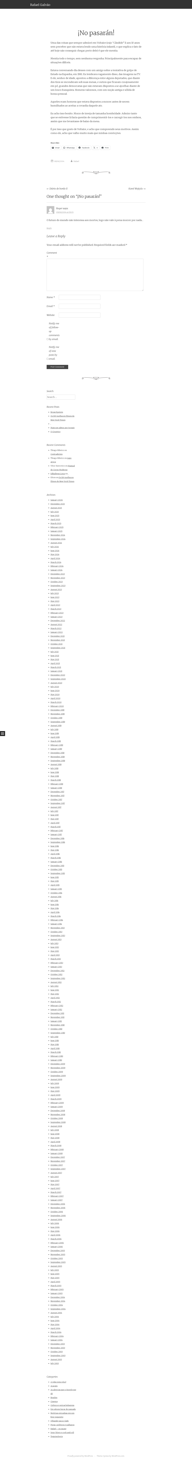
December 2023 (58, 574)
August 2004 (56, 1313)
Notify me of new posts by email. (54, 353)
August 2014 (56, 897)
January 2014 (56, 924)
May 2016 (55, 850)
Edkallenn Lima (58, 473)
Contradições (57, 454)
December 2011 (57, 1013)
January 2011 (56, 1021)
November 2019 (58, 714)
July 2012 (55, 986)
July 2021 (55, 652)
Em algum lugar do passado (63, 1409)
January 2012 (56, 1009)
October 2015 (56, 869)
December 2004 (58, 1297)
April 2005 (55, 1282)
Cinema (54, 1401)
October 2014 (56, 893)
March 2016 (56, 858)
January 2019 (56, 749)
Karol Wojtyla (137, 188)
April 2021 (55, 663)
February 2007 (57, 1196)
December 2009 (58, 1064)
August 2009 (56, 1079)
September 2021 (58, 648)
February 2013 (57, 963)
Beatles (54, 1397)
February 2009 (57, 1103)
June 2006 (55, 1227)
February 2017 (57, 830)
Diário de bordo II (57, 188)
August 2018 (56, 764)
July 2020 (55, 687)
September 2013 (58, 935)
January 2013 (56, 967)
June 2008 (55, 1134)
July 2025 (55, 512)
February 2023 (57, 613)
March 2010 (56, 1052)
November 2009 (58, 1068)
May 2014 (55, 908)
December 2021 (58, 636)
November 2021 (58, 640)
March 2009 (56, 1099)
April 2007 (55, 1188)
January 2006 (57, 1246)
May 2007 (55, 1184)
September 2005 (58, 1262)
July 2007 (55, 1177)
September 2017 (58, 803)
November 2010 (58, 1025)
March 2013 (56, 959)
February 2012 (57, 1005)
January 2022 (57, 632)
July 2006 (55, 1223)
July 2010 (54, 1037)
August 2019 (56, 725)
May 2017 (55, 819)
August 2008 (56, 1126)
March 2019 (56, 741)
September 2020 (58, 679)
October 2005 (57, 1258)
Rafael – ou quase (58, 1429)
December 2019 (57, 710)
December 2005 (58, 1250)
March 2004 (56, 1332)
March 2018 (56, 780)
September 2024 (58, 539)
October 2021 (56, 644)
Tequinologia (57, 1436)
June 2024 (55, 550)
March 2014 (56, 916)
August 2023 (56, 589)
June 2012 (55, 990)
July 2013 (54, 943)
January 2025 (56, 531)
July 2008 (55, 1130)
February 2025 (57, 527)
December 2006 (58, 1204)
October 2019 (56, 718)
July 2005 (55, 1270)
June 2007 (55, 1180)
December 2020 (58, 675)
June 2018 (55, 772)
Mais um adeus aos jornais (63, 428)
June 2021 (55, 655)
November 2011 (57, 1017)
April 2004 (55, 1328)
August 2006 (56, 1219)
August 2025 (56, 508)
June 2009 (55, 1087)
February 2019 (57, 745)
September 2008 (58, 1122)
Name (51, 297)
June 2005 (55, 1274)
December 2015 (57, 865)
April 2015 (55, 885)
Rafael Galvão (40, 5)
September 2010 (58, 1033)
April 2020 (55, 698)
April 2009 (55, 1095)
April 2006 (55, 1235)
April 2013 (55, 955)
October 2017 (56, 799)
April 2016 (55, 854)
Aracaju (54, 1386)
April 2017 (55, 823)
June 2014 (55, 904)
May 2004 (55, 1324)
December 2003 (58, 1344)
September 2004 (58, 1309)
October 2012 (56, 974)
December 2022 (58, 620)
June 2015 (55, 877)
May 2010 (55, 1044)
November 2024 (58, 535)
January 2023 (56, 617)
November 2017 (58, 795)
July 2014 (54, 900)
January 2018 (56, 788)
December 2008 (58, 1110)
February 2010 (57, 1056)
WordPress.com (118, 1456)
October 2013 (56, 932)
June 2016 (55, 846)
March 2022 (56, 628)
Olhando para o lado (60, 1421)
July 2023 (55, 593)
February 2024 (57, 566)
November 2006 (58, 1208)
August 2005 (56, 1266)
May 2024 (55, 554)
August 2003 (56, 1359)
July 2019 (54, 729)
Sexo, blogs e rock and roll (62, 1432)
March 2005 (56, 1285)
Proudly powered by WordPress (80, 1456)
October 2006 (57, 1211)
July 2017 (54, 811)
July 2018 (54, 768)
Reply (49, 228)
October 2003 (57, 1351)
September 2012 (58, 978)
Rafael (76, 161)
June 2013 (55, 947)
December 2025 (58, 504)
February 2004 (57, 1336)
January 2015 (56, 889)
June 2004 (55, 1320)
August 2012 (56, 982)
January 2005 (57, 1293)
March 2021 (56, 667)
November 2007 (58, 1161)
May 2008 (55, 1138)
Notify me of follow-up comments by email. (54, 331)
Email (51, 306)
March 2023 (56, 609)
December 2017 (57, 792)
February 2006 (57, 1243)
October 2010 (56, 1029)
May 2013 (55, 951)
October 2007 (57, 1165)
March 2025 (56, 523)
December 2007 (58, 1157)
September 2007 (58, 1169)
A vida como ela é (58, 1382)
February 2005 (57, 1289)
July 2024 (55, 547)
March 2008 (56, 1145)
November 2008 (58, 1114)
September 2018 (58, 760)
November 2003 (58, 1348)
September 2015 (58, 873)
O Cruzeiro (55, 431)
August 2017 (56, 807)
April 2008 (55, 1142)
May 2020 (55, 694)
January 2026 (57, 500)
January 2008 (57, 1153)
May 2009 (55, 1091)
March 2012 (56, 1002)
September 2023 (58, 585)
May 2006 (55, 1231)
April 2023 (55, 605)
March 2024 (56, 562)
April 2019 (55, 737)
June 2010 (55, 1040)
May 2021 (55, 659)
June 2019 (55, 733)
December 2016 (57, 838)
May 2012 (55, 994)
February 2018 (57, 784)
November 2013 (58, 928)
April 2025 (55, 519)
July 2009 (55, 1083)
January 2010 (56, 1060)
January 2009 (57, 1107)
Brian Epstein (57, 412)
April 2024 (55, 558)
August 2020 (56, 683)
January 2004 (57, 1340)
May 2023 (55, 601)
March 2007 (56, 1192)
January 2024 (56, 570)
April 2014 (55, 912)
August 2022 (56, 624)
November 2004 (58, 1301)
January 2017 (56, 834)
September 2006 (58, 1215)
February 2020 (57, 706)
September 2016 (58, 842)
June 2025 (55, 515)
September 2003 (58, 1355)
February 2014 (57, 920)
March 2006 (56, 1239)
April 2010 (55, 1048)
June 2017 (55, 815)
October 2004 (57, 1305)
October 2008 (57, 1118)
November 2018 (58, 757)
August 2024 (56, 543)
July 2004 (55, 1316)
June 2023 (55, 597)
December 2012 (58, 970)
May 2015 (55, 881)
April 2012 (55, 998)
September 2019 (58, 722)
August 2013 (56, 939)
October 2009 (57, 1072)
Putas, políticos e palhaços (62, 1425)
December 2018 (57, 753)
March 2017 (56, 827)
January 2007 (57, 1200)
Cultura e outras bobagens (62, 1405)
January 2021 (56, 671)
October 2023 (57, 582)
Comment (52, 254)
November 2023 (58, 578)
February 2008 (57, 1149)
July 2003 (55, 1363)
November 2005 (58, 1254)
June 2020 (55, 690)
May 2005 (55, 1278)
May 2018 (55, 776)
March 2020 (56, 702)
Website (51, 315)
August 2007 (56, 1173)
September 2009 (58, 1075)
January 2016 (56, 862)
